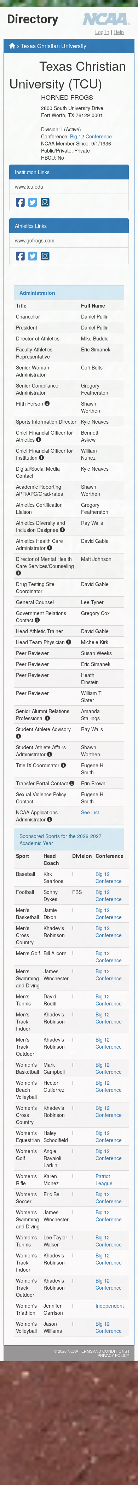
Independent (110, 1305)
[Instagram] (45, 202)
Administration (37, 292)
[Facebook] (20, 202)
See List (90, 812)
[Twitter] (32, 202)
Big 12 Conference (91, 136)
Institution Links (32, 172)
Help (119, 31)
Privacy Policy (113, 1355)
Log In (102, 31)
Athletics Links (31, 225)
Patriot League (104, 1179)
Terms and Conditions (103, 1351)
